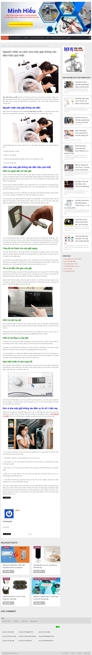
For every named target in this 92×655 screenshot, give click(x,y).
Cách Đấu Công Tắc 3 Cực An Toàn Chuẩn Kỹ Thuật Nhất (14, 598)
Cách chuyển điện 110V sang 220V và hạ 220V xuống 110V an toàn (76, 134)
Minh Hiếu (34, 621)
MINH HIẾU (15, 653)
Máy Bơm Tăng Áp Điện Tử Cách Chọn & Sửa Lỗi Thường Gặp (46, 598)
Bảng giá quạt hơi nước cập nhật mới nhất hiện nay (45, 566)
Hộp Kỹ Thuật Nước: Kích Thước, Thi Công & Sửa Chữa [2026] (82, 167)
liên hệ (68, 37)
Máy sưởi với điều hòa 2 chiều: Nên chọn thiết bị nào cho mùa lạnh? (14, 566)
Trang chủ (4, 37)
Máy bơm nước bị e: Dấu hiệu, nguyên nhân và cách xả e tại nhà (82, 120)
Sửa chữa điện (68, 261)
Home (4, 46)
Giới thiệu (7, 621)
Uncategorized (68, 271)
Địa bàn (26, 37)
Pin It (30, 534)
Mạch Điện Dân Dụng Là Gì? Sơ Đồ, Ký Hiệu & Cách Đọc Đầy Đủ (76, 102)
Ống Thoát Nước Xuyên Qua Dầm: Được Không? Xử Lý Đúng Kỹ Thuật (76, 149)
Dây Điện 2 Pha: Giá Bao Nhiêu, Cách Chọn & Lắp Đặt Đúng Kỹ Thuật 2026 (76, 185)
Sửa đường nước (69, 264)
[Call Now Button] (57, 626)
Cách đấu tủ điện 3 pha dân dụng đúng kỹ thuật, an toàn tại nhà (82, 84)
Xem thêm (7, 571)
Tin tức (48, 37)
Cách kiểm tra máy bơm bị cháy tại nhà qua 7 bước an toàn (81, 222)
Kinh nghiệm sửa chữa (58, 37)
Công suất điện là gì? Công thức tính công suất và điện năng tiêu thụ (76, 239)
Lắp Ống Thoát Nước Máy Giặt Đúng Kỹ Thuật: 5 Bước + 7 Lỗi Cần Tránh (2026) (76, 204)
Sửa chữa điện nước (15, 37)
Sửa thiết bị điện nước (37, 37)
